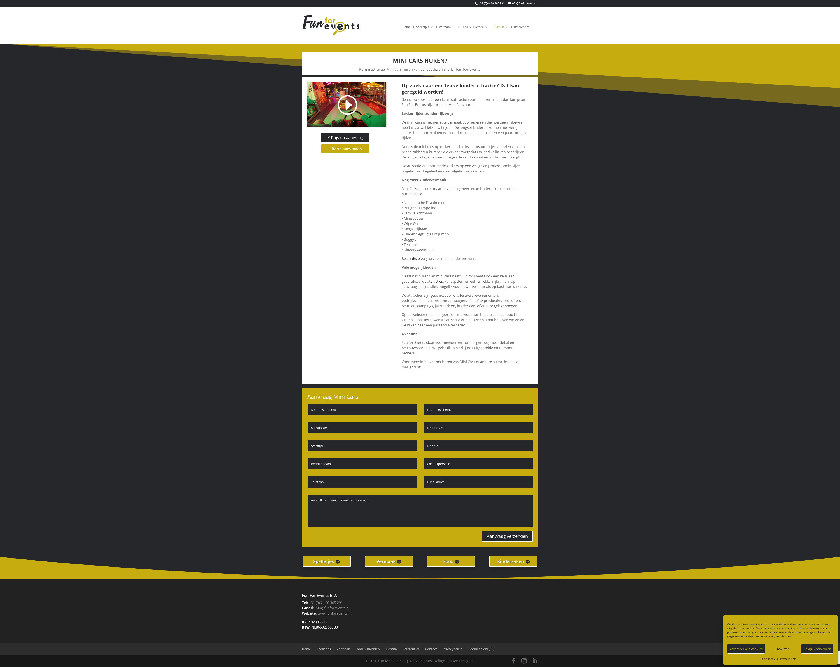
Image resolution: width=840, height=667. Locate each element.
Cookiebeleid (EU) (481, 649)
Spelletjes (422, 27)
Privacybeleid (788, 659)
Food (448, 561)
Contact (431, 649)
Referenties (521, 27)
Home (406, 27)
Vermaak (445, 27)
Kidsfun (499, 27)
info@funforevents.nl (332, 608)
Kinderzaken (510, 561)
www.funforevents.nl (335, 613)
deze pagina (422, 258)
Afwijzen (783, 649)
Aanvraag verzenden (507, 536)
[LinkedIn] (534, 661)
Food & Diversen (472, 27)
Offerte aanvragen (345, 149)
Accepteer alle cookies (746, 649)
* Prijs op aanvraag (345, 137)
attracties (435, 281)
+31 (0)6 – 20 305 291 (326, 602)
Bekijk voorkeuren (817, 649)
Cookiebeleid (770, 659)
